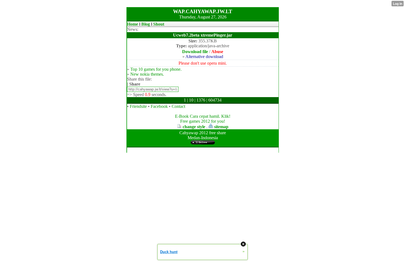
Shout (158, 24)
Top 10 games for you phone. (156, 69)
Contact (178, 106)
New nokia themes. (147, 74)
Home (132, 24)
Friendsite (138, 106)
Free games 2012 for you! (202, 121)
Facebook (159, 106)
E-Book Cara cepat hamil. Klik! (202, 116)
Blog (145, 24)
